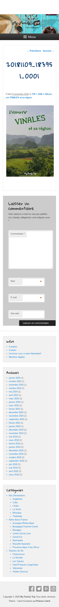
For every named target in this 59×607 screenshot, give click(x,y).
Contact (12, 350)
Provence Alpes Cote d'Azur (26, 547)
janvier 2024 (14, 402)
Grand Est (17, 537)
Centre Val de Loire (22, 533)
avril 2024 (13, 395)
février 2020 (14, 423)
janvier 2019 (14, 447)
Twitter (39, 589)
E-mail (14, 297)
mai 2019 (13, 436)
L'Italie (16, 506)
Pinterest (46, 589)
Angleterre (17, 499)
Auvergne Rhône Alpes (23, 523)
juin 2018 (13, 464)
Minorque (17, 513)
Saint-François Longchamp (25, 564)
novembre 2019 (16, 433)
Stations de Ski (16, 550)
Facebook (31, 589)
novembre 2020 (16, 416)
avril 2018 (13, 471)
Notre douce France (18, 519)
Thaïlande (17, 516)
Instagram (53, 589)
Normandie (18, 540)
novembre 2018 (16, 454)
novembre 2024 (16, 385)
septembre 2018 (16, 461)
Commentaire (18, 234)
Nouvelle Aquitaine (21, 544)
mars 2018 (14, 474)
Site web (15, 313)
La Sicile (17, 509)
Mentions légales (17, 357)
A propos (13, 346)
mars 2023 (14, 405)
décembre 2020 (16, 412)
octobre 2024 (15, 388)
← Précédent (34, 50)
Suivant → (48, 50)
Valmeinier (17, 568)
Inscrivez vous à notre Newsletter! (25, 353)
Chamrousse (19, 554)
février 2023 (14, 409)
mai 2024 (13, 391)
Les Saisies (18, 561)
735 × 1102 (37, 94)
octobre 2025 (15, 381)
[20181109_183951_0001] (30, 176)
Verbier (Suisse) (20, 571)
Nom (13, 281)
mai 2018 (13, 468)
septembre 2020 (16, 419)
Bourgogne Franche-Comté (25, 526)
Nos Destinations (17, 495)
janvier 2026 (14, 378)
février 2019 (14, 443)
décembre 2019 (16, 430)
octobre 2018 (15, 457)
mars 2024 (14, 398)
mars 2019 (14, 440)
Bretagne (17, 530)
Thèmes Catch (43, 601)
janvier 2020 (14, 426)
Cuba (15, 502)
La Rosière (18, 557)
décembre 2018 (16, 450)
